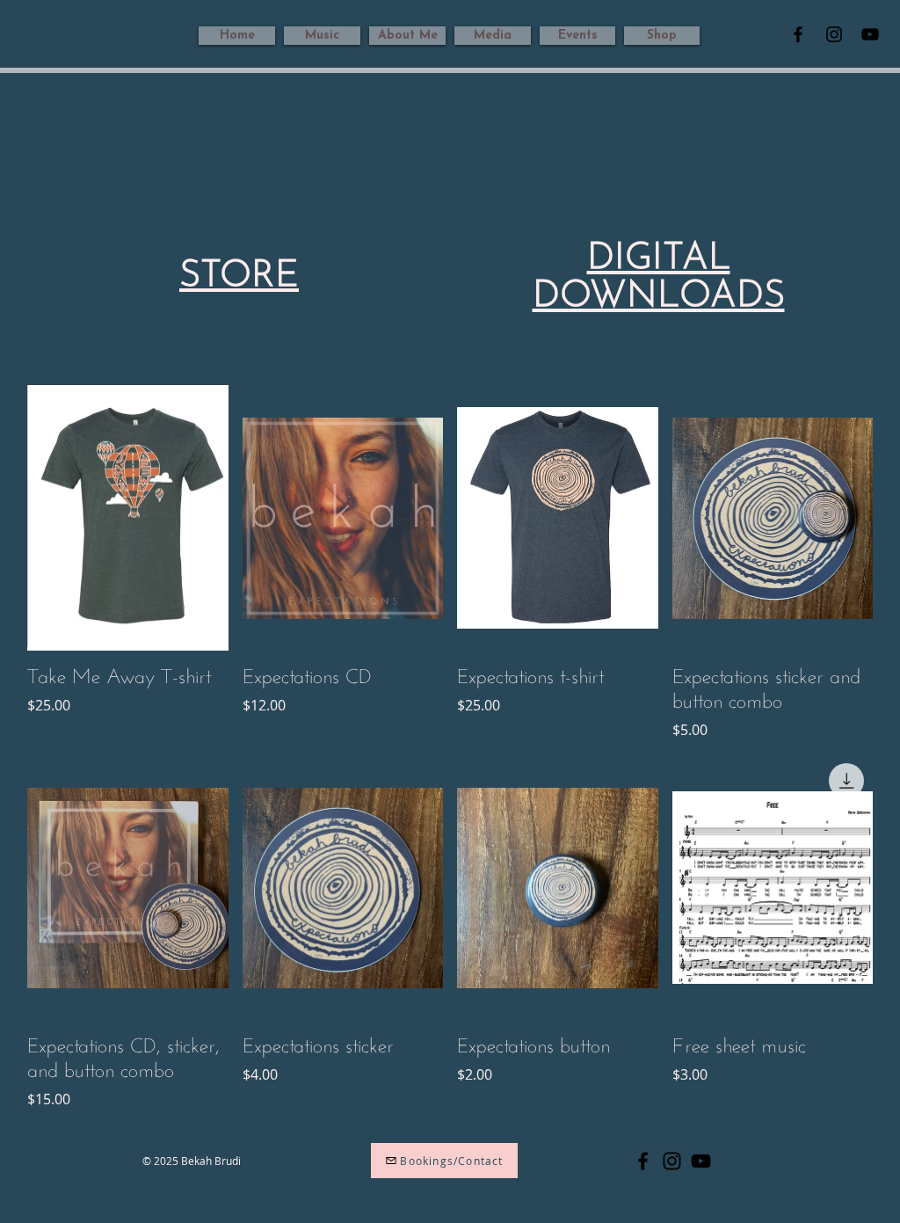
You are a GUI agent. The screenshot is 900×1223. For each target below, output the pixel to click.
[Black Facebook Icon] (798, 34)
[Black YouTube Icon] (870, 34)
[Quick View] (128, 518)
